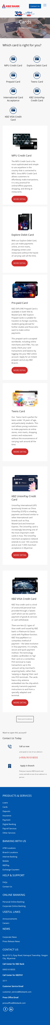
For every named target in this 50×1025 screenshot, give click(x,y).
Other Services (9, 833)
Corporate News (10, 937)
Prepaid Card (13, 81)
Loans (5, 802)
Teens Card (37, 81)
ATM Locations (9, 848)
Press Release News (11, 941)
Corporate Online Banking (14, 906)
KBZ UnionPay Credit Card (36, 99)
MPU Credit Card (13, 65)
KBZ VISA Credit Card (13, 118)
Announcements (10, 918)
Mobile (6, 861)
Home (21, 27)
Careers (6, 923)
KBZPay (6, 865)
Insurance (7, 815)
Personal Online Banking (13, 901)
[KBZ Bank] (11, 6)
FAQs (5, 882)
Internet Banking (10, 856)
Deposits (6, 811)
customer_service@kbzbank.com (17, 992)
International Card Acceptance (13, 99)
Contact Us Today (12, 738)
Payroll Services (9, 828)
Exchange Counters (11, 869)
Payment (6, 820)
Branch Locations (10, 852)
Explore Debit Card (37, 65)
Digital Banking (9, 824)
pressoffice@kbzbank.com (14, 1003)
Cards (5, 807)
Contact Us (35, 6)
